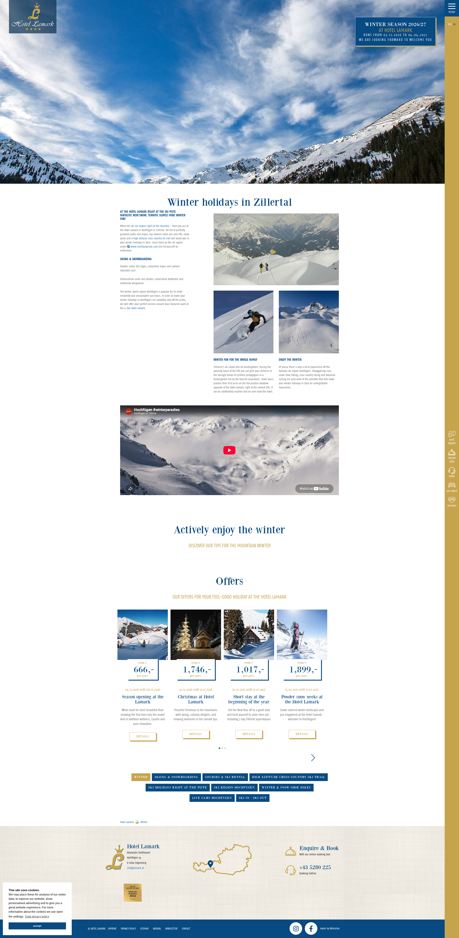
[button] (219, 748)
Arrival (157, 928)
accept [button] (37, 925)
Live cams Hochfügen (212, 798)
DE (449, 24)
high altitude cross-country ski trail (151, 238)
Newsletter (171, 928)
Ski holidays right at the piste (177, 787)
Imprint (112, 928)
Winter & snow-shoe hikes (286, 787)
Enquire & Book (319, 848)
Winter (141, 777)
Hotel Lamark (127, 822)
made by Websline (330, 928)
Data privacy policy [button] (37, 916)
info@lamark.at (135, 868)
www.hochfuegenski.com (144, 246)
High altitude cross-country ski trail (288, 777)
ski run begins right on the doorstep (150, 226)
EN (454, 24)
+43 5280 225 (315, 867)
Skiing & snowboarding (176, 777)
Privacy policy (128, 928)
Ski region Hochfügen (234, 787)
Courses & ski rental (225, 777)
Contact (186, 928)
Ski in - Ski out (253, 798)
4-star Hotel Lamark (134, 308)
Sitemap (144, 928)
